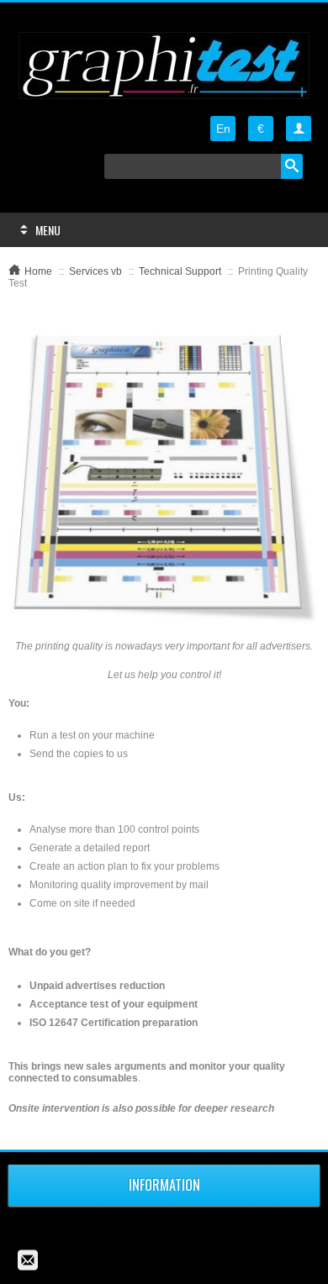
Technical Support (180, 271)
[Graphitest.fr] (164, 65)
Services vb (95, 271)
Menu (48, 230)
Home (38, 271)
